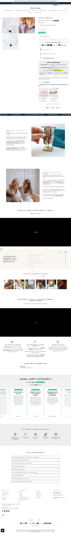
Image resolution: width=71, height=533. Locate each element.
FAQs (3, 495)
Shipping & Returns (5, 494)
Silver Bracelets (54, 10)
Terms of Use (38, 495)
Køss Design (38, 12)
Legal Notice (38, 494)
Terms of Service (37, 531)
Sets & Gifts (63, 10)
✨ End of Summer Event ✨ (53, 104)
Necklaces (35, 10)
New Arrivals (43, 10)
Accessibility (38, 497)
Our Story (21, 495)
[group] (10, 284)
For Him (30, 12)
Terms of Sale (38, 492)
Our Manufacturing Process (24, 497)
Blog (20, 501)
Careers (20, 494)
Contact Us (4, 497)
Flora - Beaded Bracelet (53, 98)
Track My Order (5, 492)
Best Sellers (26, 10)
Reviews (20, 492)
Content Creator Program (24, 499)
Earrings (18, 10)
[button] (10, 403)
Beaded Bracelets (9, 10)
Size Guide (4, 499)
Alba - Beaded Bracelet (43, 98)
